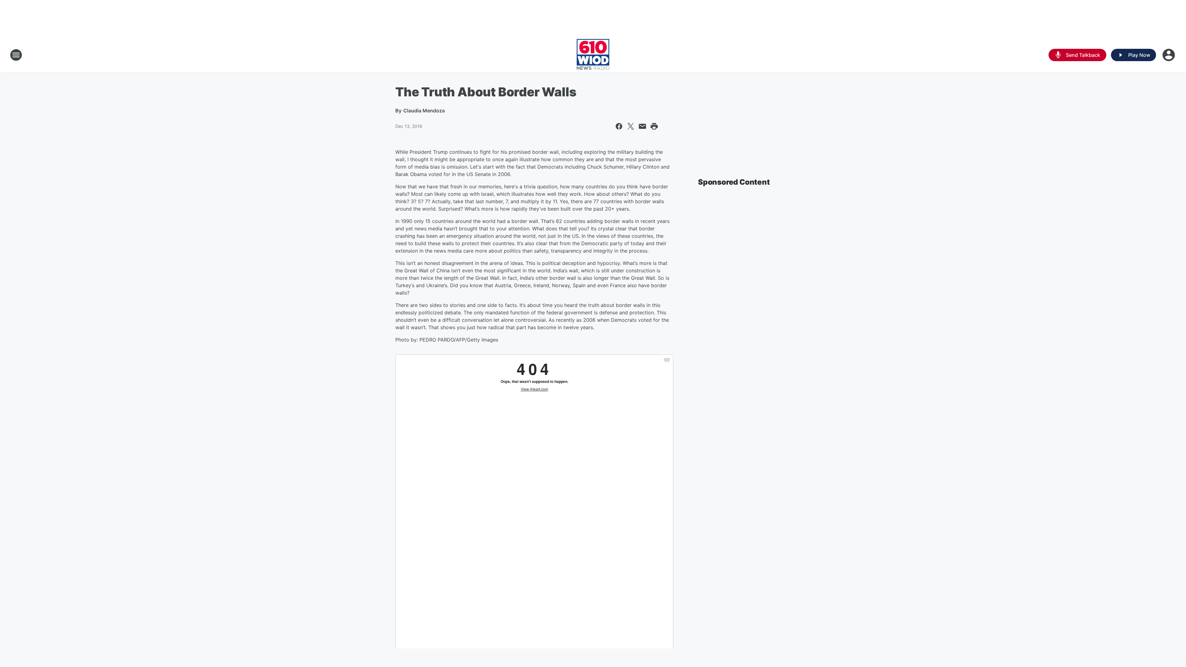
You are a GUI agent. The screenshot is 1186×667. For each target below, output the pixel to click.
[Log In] (1169, 55)
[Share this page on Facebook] (619, 126)
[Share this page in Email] (642, 126)
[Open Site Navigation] (16, 55)
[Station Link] (593, 55)
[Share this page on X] (630, 126)
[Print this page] (654, 126)
